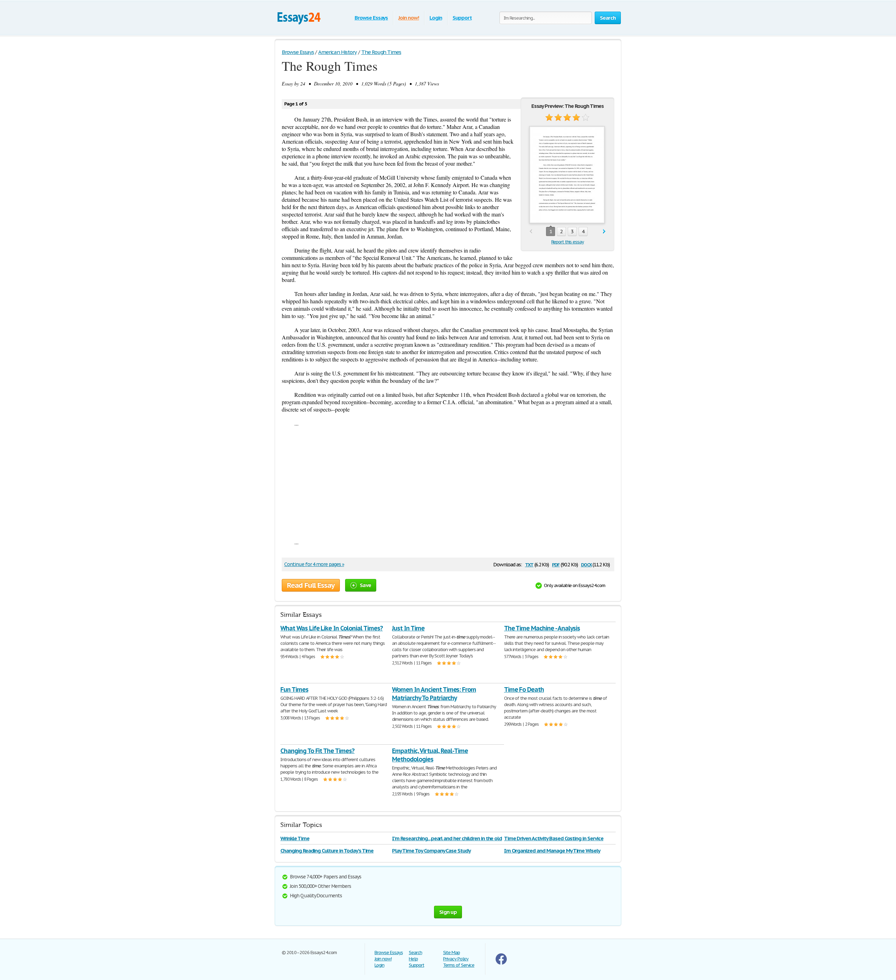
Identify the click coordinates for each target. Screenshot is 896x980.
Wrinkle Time (294, 838)
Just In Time (408, 628)
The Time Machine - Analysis (542, 628)
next (604, 231)
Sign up (448, 912)
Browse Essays (371, 17)
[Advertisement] (448, 483)
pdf (556, 564)
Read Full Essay (311, 585)
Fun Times (294, 689)
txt (529, 564)
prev (530, 231)
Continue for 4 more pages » (314, 564)
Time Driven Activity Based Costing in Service (553, 838)
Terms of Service (458, 965)
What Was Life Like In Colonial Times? (331, 628)
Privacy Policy (455, 959)
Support (462, 17)
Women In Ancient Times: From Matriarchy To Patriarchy (434, 693)
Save (365, 585)
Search (415, 952)
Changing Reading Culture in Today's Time (326, 850)
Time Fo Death (524, 689)
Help (413, 959)
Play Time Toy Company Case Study (431, 850)
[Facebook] (501, 963)
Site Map (451, 952)
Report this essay (567, 242)
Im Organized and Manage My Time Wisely (552, 850)
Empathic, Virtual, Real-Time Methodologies (430, 755)
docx (586, 564)
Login (435, 17)
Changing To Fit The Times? (317, 751)
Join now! (408, 17)
